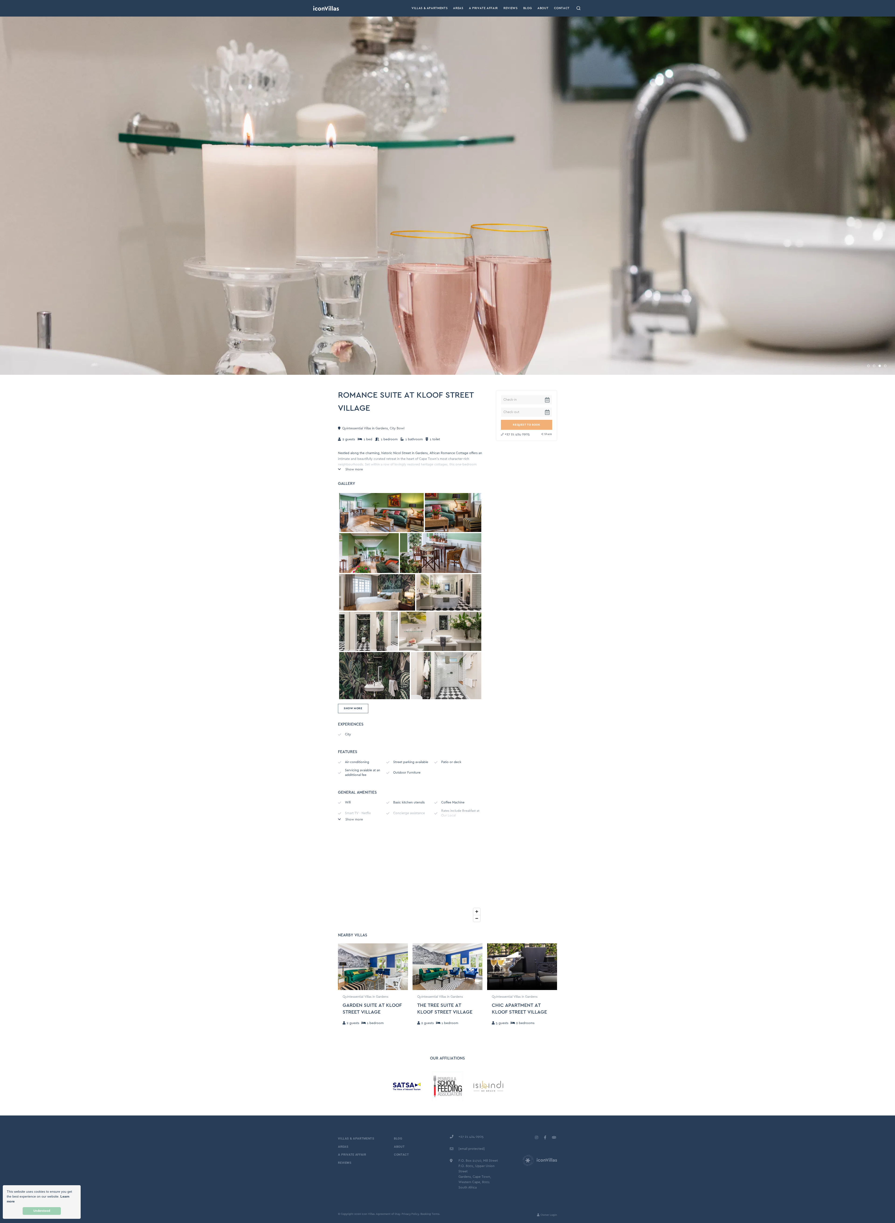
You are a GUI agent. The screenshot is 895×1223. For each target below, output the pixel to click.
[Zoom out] (476, 918)
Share (548, 434)
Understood (41, 1211)
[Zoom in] (476, 911)
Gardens (381, 428)
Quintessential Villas (356, 428)
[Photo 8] (374, 675)
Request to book (526, 425)
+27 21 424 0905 (517, 434)
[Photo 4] (377, 592)
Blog (527, 8)
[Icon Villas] (326, 8)
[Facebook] (545, 1137)
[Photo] (381, 512)
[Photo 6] (368, 631)
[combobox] (578, 8)
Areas (458, 8)
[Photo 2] (369, 553)
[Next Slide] (405, 967)
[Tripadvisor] (554, 1137)
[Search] (578, 8)
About (542, 8)
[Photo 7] (440, 631)
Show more (353, 469)
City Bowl (397, 428)
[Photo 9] (446, 675)
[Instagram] (536, 1137)
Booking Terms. (430, 1214)
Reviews (510, 8)
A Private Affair (483, 8)
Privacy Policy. (411, 1214)
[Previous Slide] (341, 967)
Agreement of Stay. (388, 1214)
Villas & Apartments (430, 8)
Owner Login (548, 1215)
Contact (562, 8)
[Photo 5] (448, 592)
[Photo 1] (453, 512)
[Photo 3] (440, 553)
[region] (410, 877)
